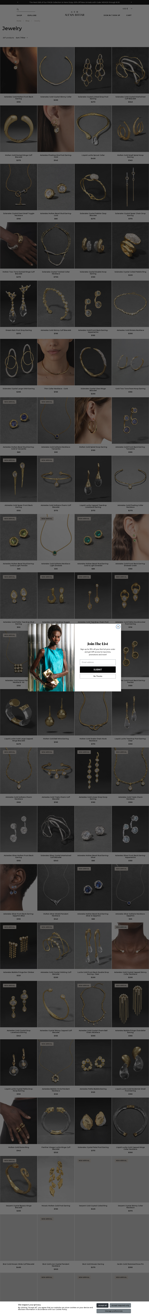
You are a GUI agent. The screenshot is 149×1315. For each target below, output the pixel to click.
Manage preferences (114, 1311)
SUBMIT (98, 669)
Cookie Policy (61, 1309)
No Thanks (97, 676)
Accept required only (120, 1305)
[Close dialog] (118, 627)
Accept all (102, 1305)
